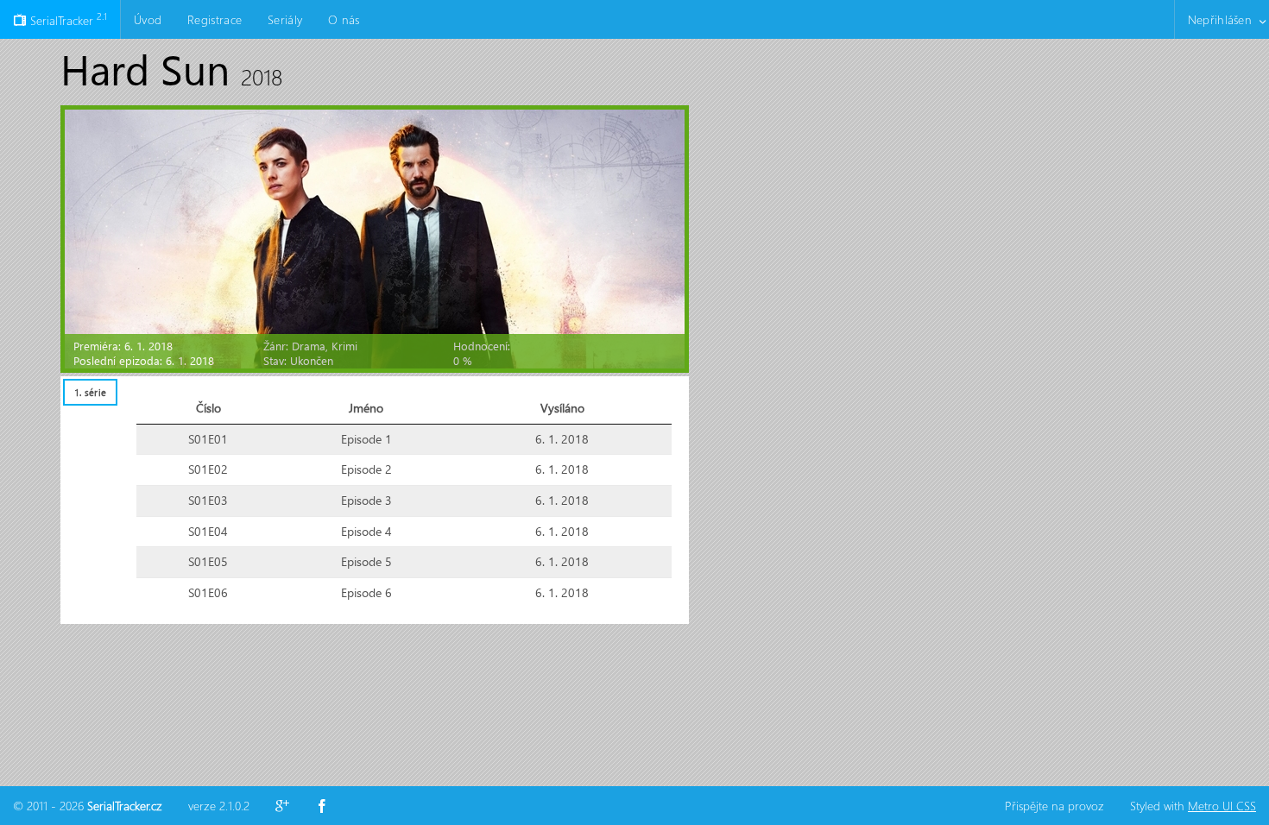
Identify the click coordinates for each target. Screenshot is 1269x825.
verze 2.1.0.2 (218, 805)
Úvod (147, 19)
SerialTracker (67, 19)
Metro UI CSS (1222, 805)
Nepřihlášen (1220, 19)
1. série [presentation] (90, 392)
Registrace (214, 19)
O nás (343, 19)
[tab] (89, 392)
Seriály (285, 19)
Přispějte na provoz (1054, 805)
